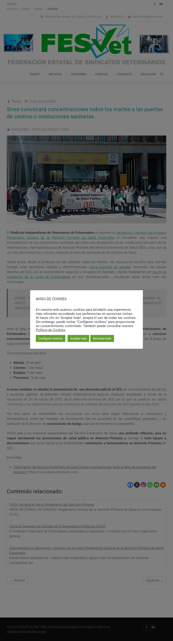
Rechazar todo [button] (102, 338)
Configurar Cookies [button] (51, 338)
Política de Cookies (50, 330)
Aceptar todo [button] (78, 338)
